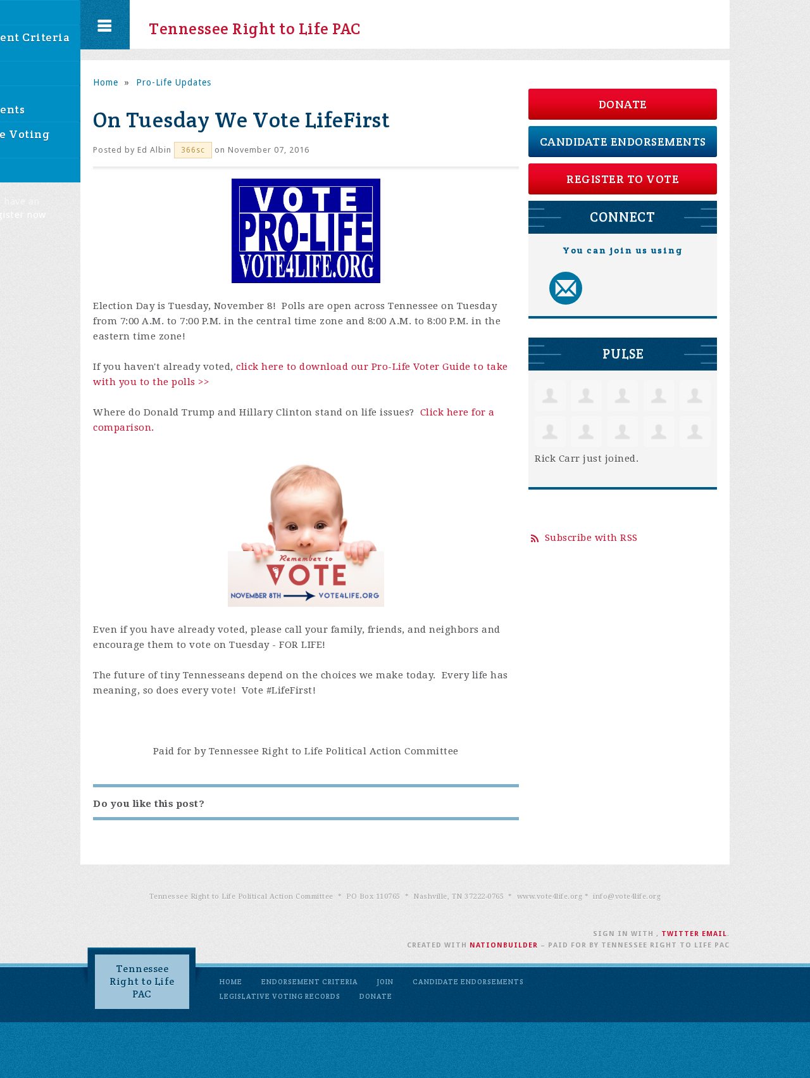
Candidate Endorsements (623, 141)
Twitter (680, 934)
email (714, 934)
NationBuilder (504, 945)
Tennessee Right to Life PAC (243, 25)
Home (105, 82)
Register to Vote (622, 179)
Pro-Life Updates (173, 82)
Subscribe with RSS (591, 537)
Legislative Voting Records (280, 996)
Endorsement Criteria (309, 981)
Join (385, 981)
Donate (623, 104)
